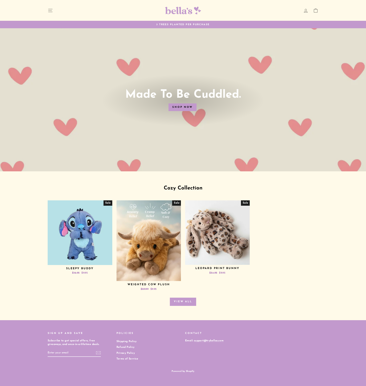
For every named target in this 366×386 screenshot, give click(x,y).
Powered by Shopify (183, 371)
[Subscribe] (98, 353)
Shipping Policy (126, 341)
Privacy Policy (125, 353)
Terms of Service (127, 359)
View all (183, 301)
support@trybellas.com (209, 340)
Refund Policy (125, 347)
